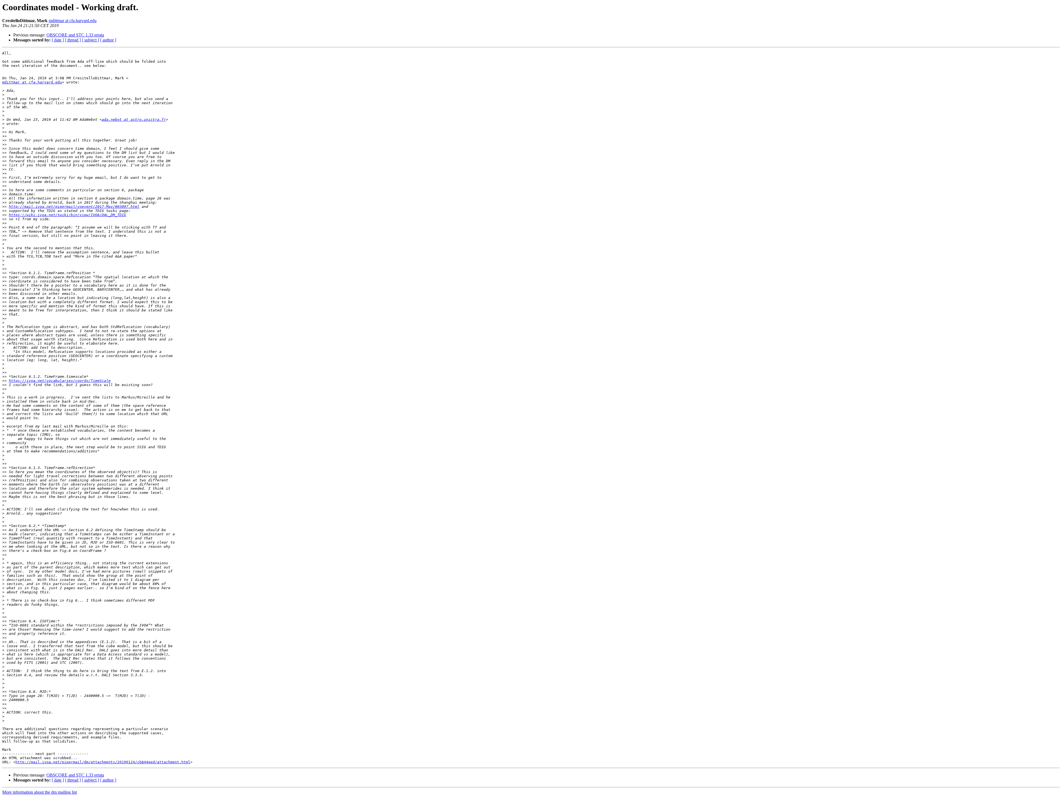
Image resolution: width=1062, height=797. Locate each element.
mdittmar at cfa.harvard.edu (73, 20)
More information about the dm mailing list (39, 792)
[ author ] (108, 40)
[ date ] (58, 40)
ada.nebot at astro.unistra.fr (134, 119)
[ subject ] (90, 40)
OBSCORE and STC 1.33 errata (75, 35)
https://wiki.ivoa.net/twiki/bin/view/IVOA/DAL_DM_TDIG (67, 215)
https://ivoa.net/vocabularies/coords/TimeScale (60, 381)
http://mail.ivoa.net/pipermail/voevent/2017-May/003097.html (74, 207)
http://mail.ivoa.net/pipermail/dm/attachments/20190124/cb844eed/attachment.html (102, 762)
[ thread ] (73, 40)
